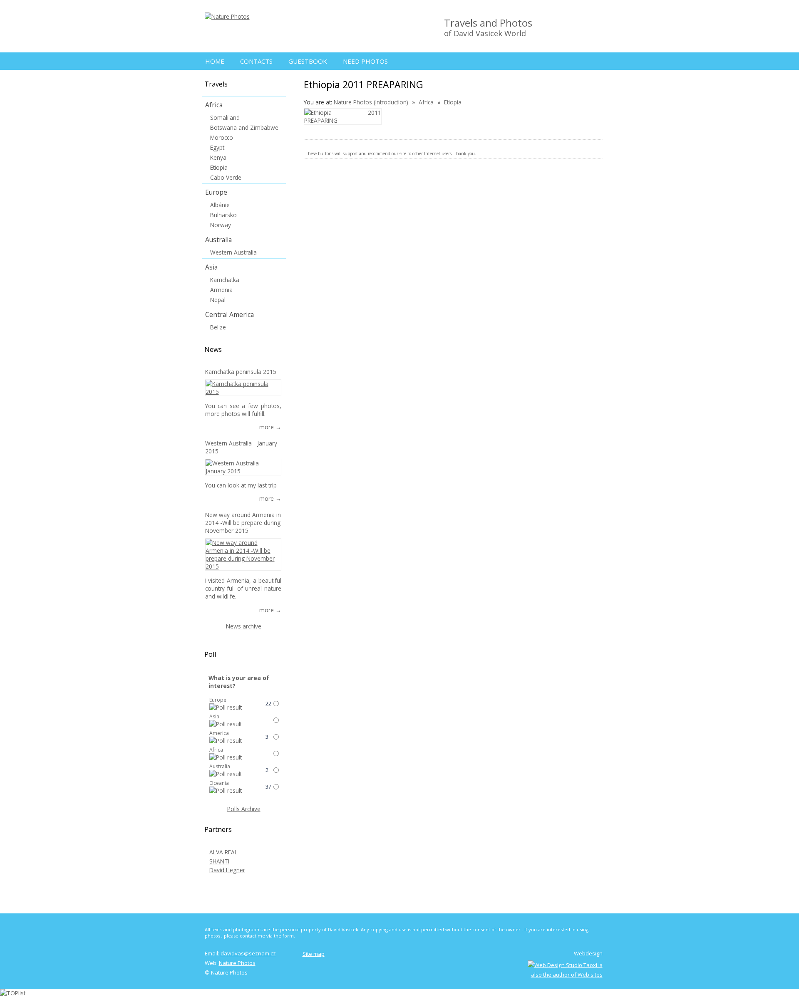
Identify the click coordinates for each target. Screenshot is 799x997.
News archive (243, 626)
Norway (220, 225)
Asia (211, 267)
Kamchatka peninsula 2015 (240, 372)
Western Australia (233, 252)
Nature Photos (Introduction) (371, 102)
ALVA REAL (223, 852)
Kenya (218, 157)
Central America (229, 314)
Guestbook (307, 61)
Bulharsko (223, 215)
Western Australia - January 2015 (241, 447)
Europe (216, 192)
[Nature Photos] (227, 16)
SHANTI (219, 861)
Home (214, 61)
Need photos (365, 61)
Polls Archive (244, 809)
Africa (426, 102)
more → (270, 427)
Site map (314, 953)
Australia (218, 239)
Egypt (217, 147)
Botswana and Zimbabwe (244, 127)
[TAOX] (565, 974)
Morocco (221, 137)
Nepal (218, 300)
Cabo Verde (225, 177)
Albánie (220, 205)
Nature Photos (237, 963)
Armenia (221, 290)
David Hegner (227, 870)
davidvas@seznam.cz (248, 953)
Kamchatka (224, 280)
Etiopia (453, 102)
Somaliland (225, 117)
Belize (218, 327)
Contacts (256, 61)
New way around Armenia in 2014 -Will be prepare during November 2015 (243, 522)
